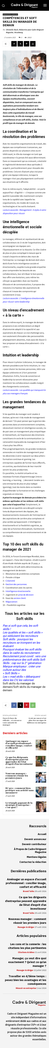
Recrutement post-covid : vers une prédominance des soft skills (24, 658)
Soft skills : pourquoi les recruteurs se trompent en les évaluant (21, 643)
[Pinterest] (26, 43)
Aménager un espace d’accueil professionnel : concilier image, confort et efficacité (18, 744)
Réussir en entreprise (26, 988)
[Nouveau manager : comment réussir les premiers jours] (41, 777)
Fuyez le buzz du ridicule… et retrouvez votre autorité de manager (12, 721)
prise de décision (25, 594)
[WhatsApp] (33, 43)
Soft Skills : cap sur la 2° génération (24, 661)
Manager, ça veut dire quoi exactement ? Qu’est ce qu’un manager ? (27, 962)
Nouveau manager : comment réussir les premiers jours (16, 775)
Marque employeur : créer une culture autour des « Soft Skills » (21, 670)
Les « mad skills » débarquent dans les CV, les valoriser (21, 678)
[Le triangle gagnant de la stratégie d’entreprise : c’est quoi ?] (41, 806)
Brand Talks (28, 891)
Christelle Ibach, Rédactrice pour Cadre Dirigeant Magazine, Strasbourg (25, 31)
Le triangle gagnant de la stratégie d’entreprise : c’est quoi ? (18, 805)
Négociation (11, 601)
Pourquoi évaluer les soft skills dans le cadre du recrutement (22, 651)
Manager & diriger (10, 14)
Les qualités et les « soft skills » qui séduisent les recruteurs (22, 634)
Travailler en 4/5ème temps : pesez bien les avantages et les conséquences (25, 980)
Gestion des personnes (16, 584)
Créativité (10, 580)
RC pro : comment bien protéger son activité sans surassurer (19, 790)
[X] (20, 43)
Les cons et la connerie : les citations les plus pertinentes (27, 946)
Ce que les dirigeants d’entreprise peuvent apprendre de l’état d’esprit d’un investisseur (19, 761)
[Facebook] (14, 43)
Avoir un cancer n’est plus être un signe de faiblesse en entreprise (36, 720)
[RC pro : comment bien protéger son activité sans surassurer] (41, 792)
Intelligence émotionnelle (18, 591)
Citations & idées (26, 952)
